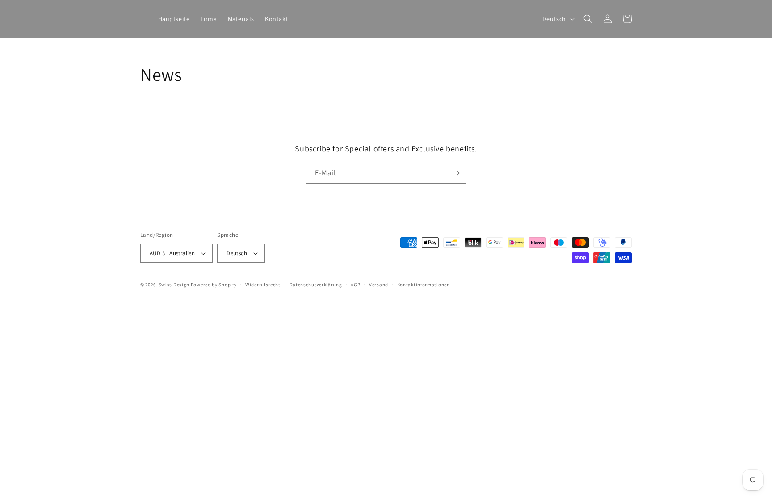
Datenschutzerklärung (316, 284)
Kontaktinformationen (423, 284)
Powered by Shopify (214, 284)
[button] (588, 19)
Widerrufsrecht (263, 284)
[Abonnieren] (456, 173)
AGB (355, 284)
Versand (378, 284)
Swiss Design (174, 284)
